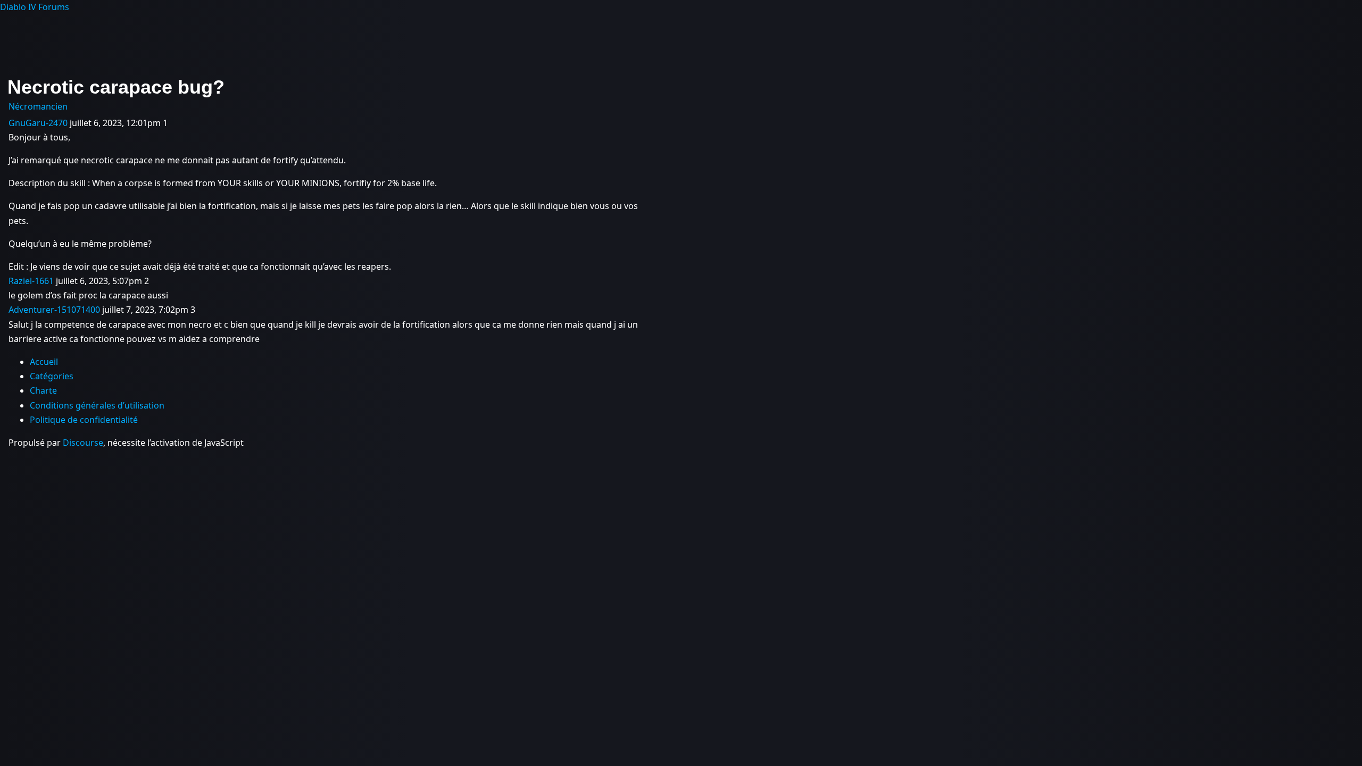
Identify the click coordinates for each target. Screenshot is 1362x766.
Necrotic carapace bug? (116, 87)
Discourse (83, 442)
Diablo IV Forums (34, 7)
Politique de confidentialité (84, 420)
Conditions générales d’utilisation (97, 405)
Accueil (44, 362)
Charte (43, 390)
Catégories (51, 376)
